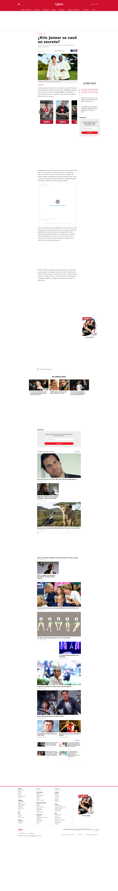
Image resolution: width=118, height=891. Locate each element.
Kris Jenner (49, 369)
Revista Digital (95, 4)
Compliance (80, 834)
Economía (38, 818)
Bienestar (20, 806)
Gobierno (57, 793)
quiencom (97, 829)
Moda (54, 10)
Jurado (19, 809)
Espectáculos (26, 10)
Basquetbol (39, 808)
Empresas (38, 816)
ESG (37, 823)
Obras (37, 822)
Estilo (37, 793)
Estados (57, 798)
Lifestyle (38, 810)
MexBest (20, 800)
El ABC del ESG (58, 822)
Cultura (85, 10)
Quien (94, 830)
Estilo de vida (21, 817)
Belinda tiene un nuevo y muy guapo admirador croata (58, 392)
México (56, 794)
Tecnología (39, 821)
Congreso (57, 796)
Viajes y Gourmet (22, 796)
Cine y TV (38, 797)
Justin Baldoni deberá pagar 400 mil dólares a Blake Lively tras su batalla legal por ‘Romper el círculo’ (89, 109)
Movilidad (57, 818)
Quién (19, 788)
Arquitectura (58, 809)
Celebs (19, 816)
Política (57, 792)
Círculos (46, 10)
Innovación (57, 821)
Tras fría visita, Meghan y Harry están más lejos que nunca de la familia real (77, 393)
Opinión (38, 788)
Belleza (61, 10)
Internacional (39, 819)
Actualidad (20, 821)
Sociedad (57, 801)
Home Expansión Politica (42, 817)
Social (56, 816)
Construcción (58, 805)
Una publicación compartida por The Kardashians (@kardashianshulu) (57, 223)
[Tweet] (72, 51)
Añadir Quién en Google (60, 50)
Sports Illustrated (41, 803)
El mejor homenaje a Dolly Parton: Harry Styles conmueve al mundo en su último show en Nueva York (90, 90)
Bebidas (20, 802)
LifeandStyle (58, 789)
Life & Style (39, 792)
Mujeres (20, 820)
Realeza (37, 10)
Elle (19, 812)
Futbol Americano (40, 806)
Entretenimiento (40, 794)
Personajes (20, 805)
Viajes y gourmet (73, 10)
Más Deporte (39, 809)
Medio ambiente (58, 814)
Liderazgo (20, 822)
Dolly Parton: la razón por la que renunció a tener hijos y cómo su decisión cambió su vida (89, 99)
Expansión (39, 814)
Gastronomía (21, 801)
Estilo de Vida (21, 808)
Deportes (38, 796)
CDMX (56, 797)
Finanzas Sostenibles (60, 819)
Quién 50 (94, 9)
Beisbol (38, 805)
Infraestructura (59, 808)
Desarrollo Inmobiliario (60, 806)
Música (38, 798)
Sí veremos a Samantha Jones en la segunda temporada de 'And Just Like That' (38, 393)
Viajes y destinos (22, 804)
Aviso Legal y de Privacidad (67, 834)
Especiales (38, 789)
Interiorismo (58, 810)
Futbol (38, 804)
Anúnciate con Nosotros (92, 834)
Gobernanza (58, 817)
